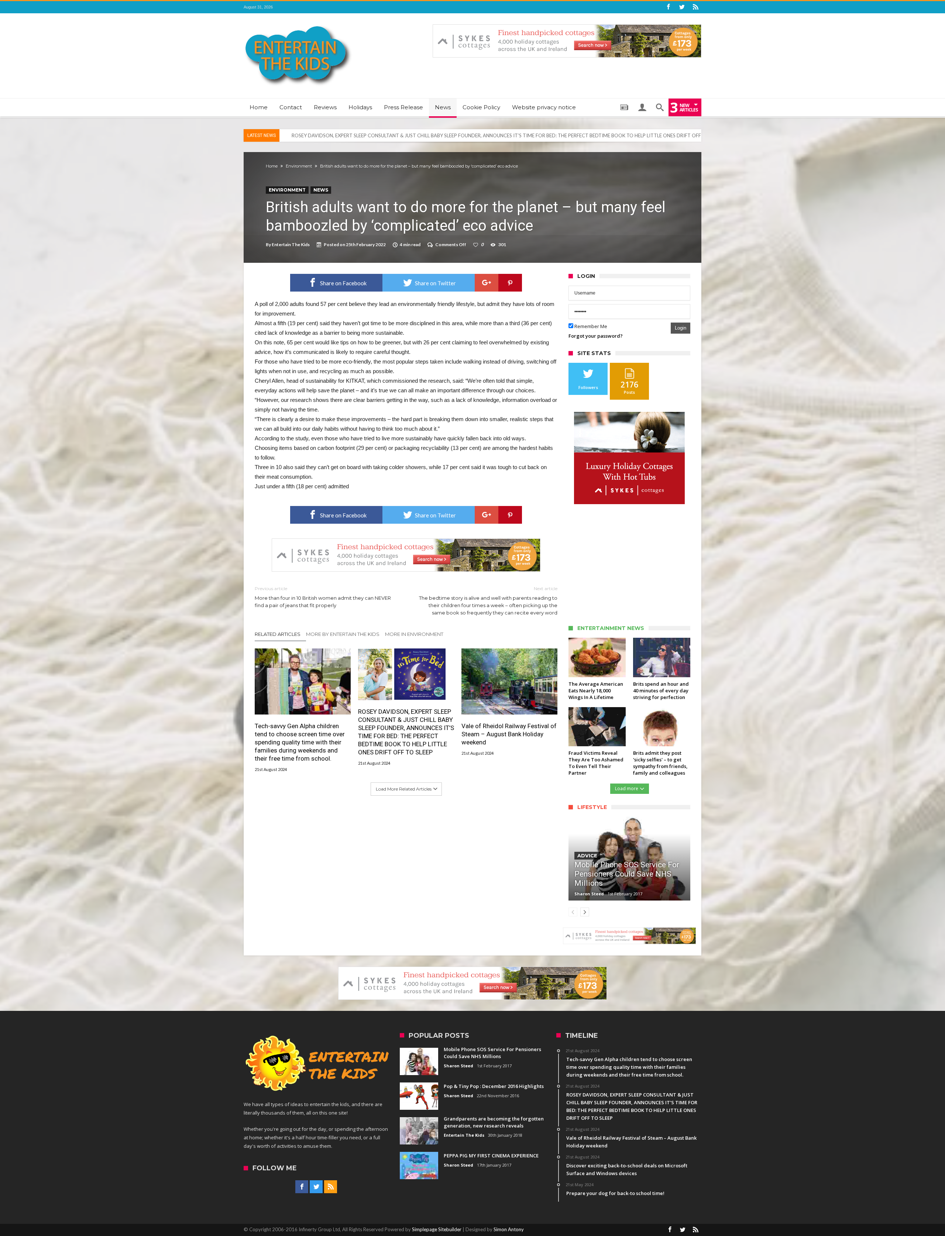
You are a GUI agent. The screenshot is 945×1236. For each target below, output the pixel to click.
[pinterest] (510, 283)
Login (680, 328)
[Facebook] (668, 7)
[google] (486, 283)
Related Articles (277, 634)
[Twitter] (682, 7)
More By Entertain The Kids (342, 634)
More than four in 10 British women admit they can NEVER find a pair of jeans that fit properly (323, 597)
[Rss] (695, 7)
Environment (299, 166)
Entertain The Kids (291, 244)
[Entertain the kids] (298, 24)
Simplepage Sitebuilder (436, 1229)
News (320, 190)
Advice (587, 855)
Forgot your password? (595, 336)
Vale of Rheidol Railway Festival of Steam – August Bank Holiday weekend (371, 135)
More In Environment (414, 634)
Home (272, 166)
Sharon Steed (589, 893)
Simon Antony (509, 1229)
